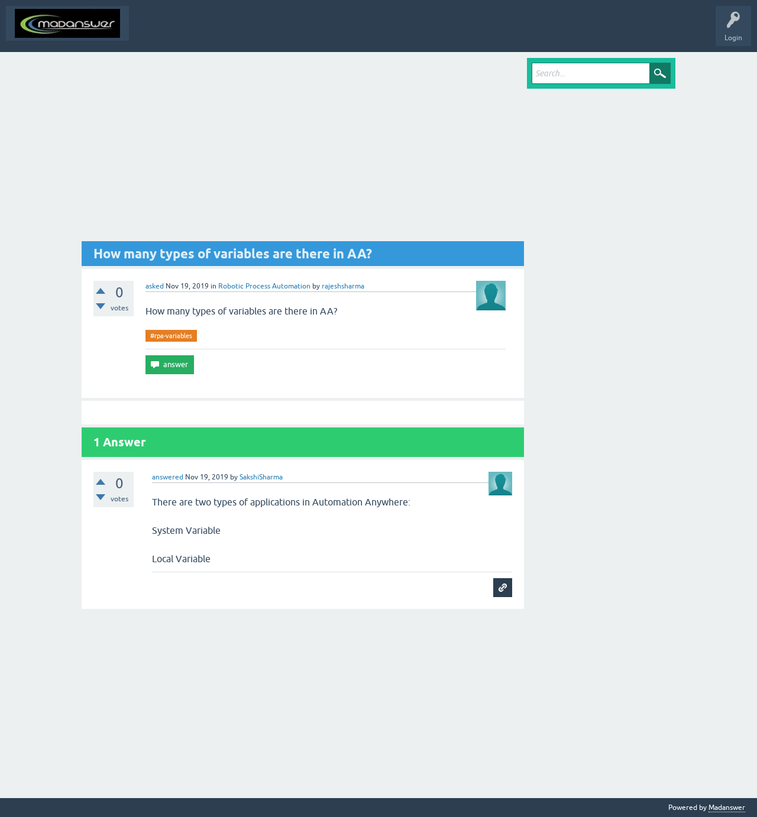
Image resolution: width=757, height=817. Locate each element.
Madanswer (727, 807)
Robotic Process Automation (264, 286)
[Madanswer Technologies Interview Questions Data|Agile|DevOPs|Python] (67, 23)
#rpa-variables (171, 335)
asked (154, 286)
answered (167, 477)
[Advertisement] (303, 149)
